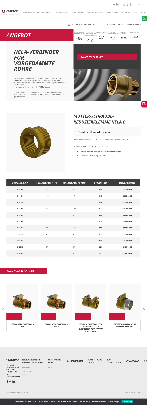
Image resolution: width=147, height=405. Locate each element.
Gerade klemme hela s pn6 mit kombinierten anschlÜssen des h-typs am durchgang (91, 327)
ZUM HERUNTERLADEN (112, 12)
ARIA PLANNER (27, 371)
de (143, 4)
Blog (135, 12)
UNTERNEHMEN (126, 12)
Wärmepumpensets (78, 12)
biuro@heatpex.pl (13, 376)
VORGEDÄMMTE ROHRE (61, 12)
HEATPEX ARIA (26, 367)
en (139, 4)
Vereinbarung (127, 402)
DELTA (50, 367)
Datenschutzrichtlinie (133, 392)
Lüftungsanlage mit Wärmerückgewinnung (36, 12)
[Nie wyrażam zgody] (144, 402)
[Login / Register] (127, 5)
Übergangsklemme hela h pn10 (56, 325)
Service (25, 375)
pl (135, 4)
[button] (144, 309)
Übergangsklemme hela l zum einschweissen (124, 325)
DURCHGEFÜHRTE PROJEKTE (95, 12)
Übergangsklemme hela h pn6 (22, 325)
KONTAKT (143, 12)
